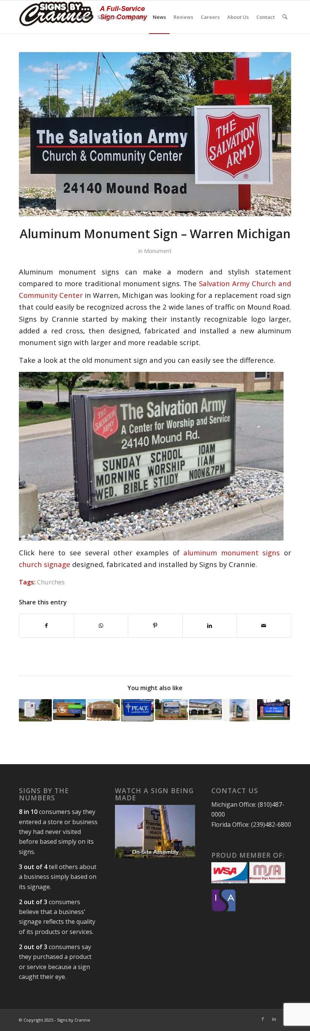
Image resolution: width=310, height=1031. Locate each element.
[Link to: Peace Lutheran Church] (137, 710)
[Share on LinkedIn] (210, 625)
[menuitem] (83, 17)
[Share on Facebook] (46, 625)
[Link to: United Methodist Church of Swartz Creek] (103, 710)
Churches (51, 582)
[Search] (285, 17)
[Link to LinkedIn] (274, 1019)
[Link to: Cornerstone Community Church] (35, 710)
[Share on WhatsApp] (101, 625)
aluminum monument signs (231, 552)
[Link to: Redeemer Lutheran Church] (239, 710)
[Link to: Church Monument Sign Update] (171, 709)
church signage (44, 564)
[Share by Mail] (264, 625)
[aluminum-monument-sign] (155, 134)
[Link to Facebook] (262, 1019)
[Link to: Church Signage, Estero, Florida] (205, 709)
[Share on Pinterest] (155, 625)
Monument (158, 250)
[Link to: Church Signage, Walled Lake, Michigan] (69, 709)
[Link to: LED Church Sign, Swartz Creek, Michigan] (273, 709)
